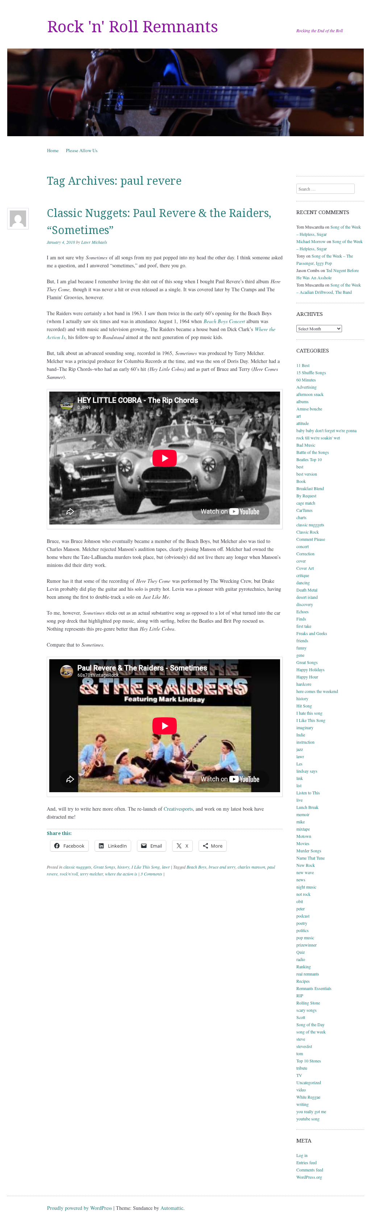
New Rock (305, 865)
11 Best (302, 365)
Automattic (172, 1207)
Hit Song (304, 706)
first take (303, 626)
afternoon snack (310, 394)
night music (306, 887)
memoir (302, 814)
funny (301, 648)
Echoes (302, 611)
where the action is (121, 874)
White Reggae (308, 1097)
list (298, 785)
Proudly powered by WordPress (79, 1207)
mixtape (303, 829)
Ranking (303, 966)
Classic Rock (307, 532)
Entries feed (306, 1162)
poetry (301, 923)
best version (306, 474)
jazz (299, 749)
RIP (299, 995)
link (299, 778)
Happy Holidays (310, 669)
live (299, 800)
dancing (303, 582)
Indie (300, 735)
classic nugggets (77, 867)
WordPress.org (309, 1177)
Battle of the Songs (312, 452)
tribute (301, 1068)
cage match (305, 503)
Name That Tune (310, 858)
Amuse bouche (309, 408)
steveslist (304, 1046)
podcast (302, 916)
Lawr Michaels (94, 242)
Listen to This (308, 792)
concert (302, 546)
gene (300, 655)
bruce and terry (222, 867)
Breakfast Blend (310, 488)
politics (302, 930)
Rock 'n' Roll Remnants (132, 26)
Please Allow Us (81, 150)
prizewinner (306, 945)
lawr (166, 867)
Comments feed (309, 1170)
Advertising (306, 387)
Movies (302, 843)
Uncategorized (308, 1082)
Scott (300, 1017)
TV (299, 1075)
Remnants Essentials (314, 988)
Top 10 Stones (308, 1061)
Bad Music (305, 445)
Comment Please (310, 539)
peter (300, 908)
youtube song (308, 1118)
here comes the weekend (317, 691)
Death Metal (306, 590)
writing (302, 1104)
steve (300, 1039)
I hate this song (309, 713)
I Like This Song (146, 867)
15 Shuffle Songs (311, 372)
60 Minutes (306, 380)
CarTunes (304, 510)
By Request (306, 495)
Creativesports (178, 808)
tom (299, 1053)
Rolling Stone (308, 1003)
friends (302, 640)
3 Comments (151, 874)
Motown (303, 836)
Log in (302, 1155)
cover (301, 561)
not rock (303, 894)
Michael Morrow (311, 241)
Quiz (300, 952)
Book (301, 481)
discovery (304, 604)
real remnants (307, 974)
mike (300, 821)
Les (299, 763)
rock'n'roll (69, 874)
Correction (305, 553)
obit (299, 901)
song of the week (311, 1032)
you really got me (311, 1111)
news (300, 879)
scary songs (306, 1010)
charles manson (251, 867)
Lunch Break (307, 807)
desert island (307, 597)
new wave (305, 872)
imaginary (304, 727)
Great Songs (104, 867)
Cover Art (305, 568)
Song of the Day (310, 1024)
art (298, 416)
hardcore (303, 684)
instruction (305, 742)
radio (300, 959)
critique (302, 575)
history (123, 867)
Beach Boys (197, 867)
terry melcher (91, 874)
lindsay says (306, 771)
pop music (305, 937)
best (299, 466)
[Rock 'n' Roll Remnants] (185, 92)
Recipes (303, 981)
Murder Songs (308, 850)
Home (53, 150)
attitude (302, 423)
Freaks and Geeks (311, 633)
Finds (301, 619)
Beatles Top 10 (309, 459)
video (301, 1089)
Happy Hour (307, 677)
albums (302, 401)
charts (301, 517)
